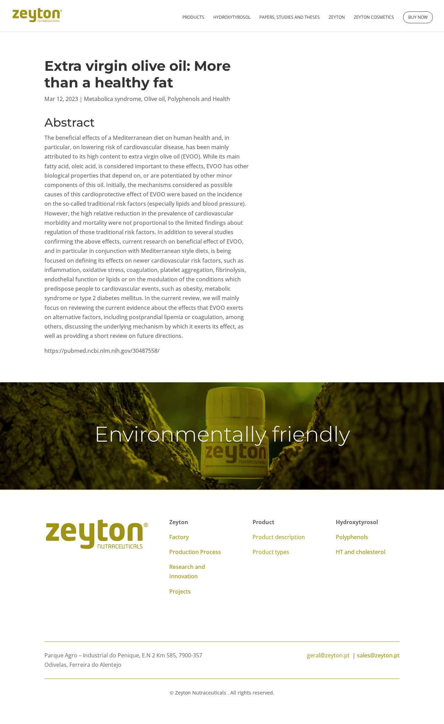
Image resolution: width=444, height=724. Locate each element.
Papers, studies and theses (289, 17)
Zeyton (337, 17)
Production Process (195, 552)
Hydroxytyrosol (231, 17)
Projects (180, 591)
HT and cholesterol (360, 552)
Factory (179, 537)
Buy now (418, 17)
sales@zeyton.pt (378, 655)
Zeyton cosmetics (374, 17)
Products (193, 17)
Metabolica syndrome (112, 99)
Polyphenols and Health (199, 99)
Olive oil (154, 99)
